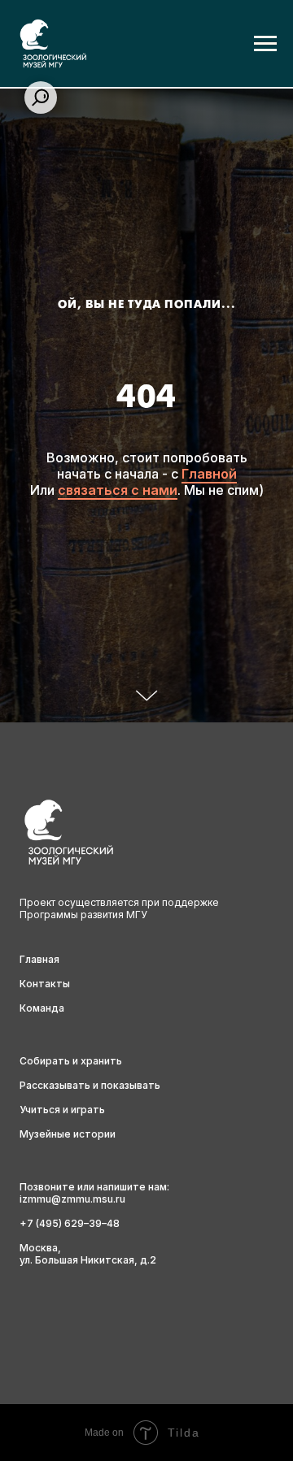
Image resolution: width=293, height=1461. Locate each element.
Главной (209, 887)
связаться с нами (117, 903)
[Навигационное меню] (265, 44)
